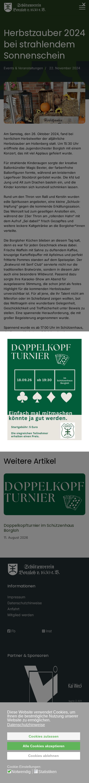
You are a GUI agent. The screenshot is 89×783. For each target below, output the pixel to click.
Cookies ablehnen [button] (43, 756)
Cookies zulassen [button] (44, 736)
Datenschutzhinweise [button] (26, 725)
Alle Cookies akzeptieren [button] (44, 746)
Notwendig (21, 772)
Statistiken (47, 772)
